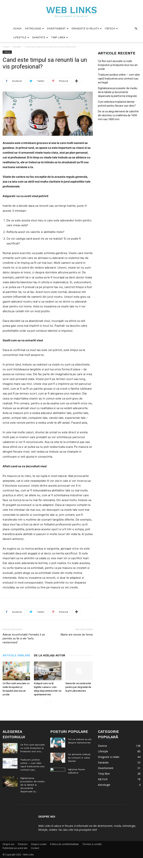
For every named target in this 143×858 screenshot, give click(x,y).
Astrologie (33, 28)
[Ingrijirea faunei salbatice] (57, 773)
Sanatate (38, 37)
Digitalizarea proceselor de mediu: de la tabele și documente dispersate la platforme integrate (118, 92)
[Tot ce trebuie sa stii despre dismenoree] (57, 743)
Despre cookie (39, 844)
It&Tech (110, 28)
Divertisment (56, 28)
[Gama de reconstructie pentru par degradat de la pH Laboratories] (79, 671)
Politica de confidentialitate (64, 844)
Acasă (6, 46)
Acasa (17, 28)
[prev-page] (44, 702)
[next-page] (50, 702)
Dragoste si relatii (85, 28)
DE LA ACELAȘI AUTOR (49, 655)
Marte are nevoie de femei (77, 634)
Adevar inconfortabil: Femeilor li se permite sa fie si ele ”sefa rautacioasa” (24, 638)
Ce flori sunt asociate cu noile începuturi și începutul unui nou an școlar (118, 65)
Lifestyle (19, 37)
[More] (76, 81)
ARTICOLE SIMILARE (16, 655)
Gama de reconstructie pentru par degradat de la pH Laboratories (78, 687)
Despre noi (8, 844)
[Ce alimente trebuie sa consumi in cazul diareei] (57, 758)
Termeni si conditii (92, 844)
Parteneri (23, 844)
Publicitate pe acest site (15, 848)
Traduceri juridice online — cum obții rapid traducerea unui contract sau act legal (119, 78)
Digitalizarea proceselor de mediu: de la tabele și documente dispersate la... (32, 785)
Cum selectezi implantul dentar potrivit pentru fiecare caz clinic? (117, 103)
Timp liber (58, 37)
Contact (35, 848)
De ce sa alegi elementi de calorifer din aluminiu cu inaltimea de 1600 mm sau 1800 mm (118, 115)
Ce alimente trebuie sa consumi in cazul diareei (79, 757)
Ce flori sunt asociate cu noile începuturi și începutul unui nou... (32, 748)
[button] (135, 28)
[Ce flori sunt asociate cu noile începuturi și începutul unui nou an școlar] (16, 671)
